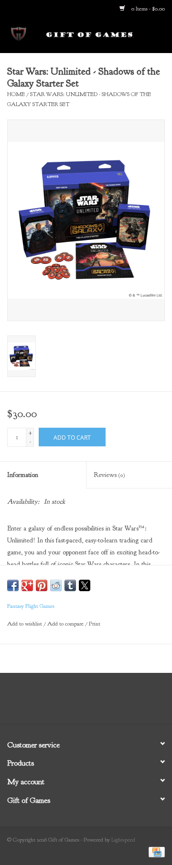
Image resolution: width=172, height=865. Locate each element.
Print (94, 623)
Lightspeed (123, 839)
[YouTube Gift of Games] (94, 702)
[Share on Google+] (27, 585)
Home (16, 94)
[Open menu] (18, 33)
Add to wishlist (25, 623)
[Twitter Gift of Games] (77, 702)
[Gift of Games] (104, 35)
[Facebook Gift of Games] (60, 702)
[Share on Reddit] (56, 585)
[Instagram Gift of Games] (111, 702)
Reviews (109, 475)
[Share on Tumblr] (70, 585)
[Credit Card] (155, 851)
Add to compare (66, 623)
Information (22, 475)
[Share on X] (84, 585)
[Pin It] (41, 585)
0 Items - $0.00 (147, 8)
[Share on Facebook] (13, 585)
